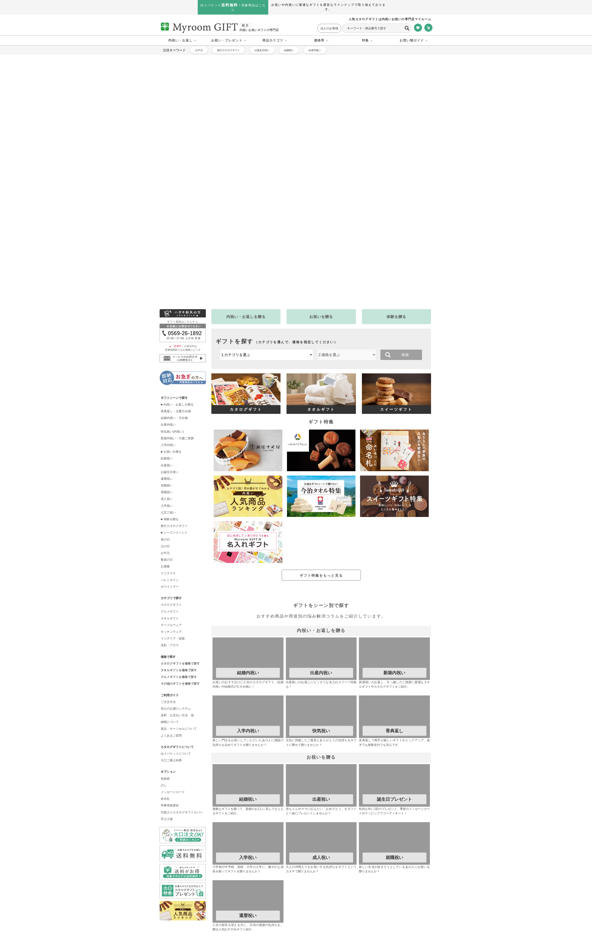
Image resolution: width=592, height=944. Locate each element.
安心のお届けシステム (176, 601)
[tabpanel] (296, 118)
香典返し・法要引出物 (176, 304)
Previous (146, 118)
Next (445, 118)
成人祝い (167, 392)
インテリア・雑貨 (173, 531)
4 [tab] (292, 183)
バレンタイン (170, 472)
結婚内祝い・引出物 (174, 310)
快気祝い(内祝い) (172, 324)
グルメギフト (170, 504)
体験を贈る (396, 196)
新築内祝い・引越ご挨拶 (177, 331)
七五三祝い (168, 405)
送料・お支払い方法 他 (177, 608)
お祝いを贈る (321, 196)
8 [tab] (320, 183)
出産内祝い (314, 50)
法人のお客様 (329, 28)
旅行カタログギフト (228, 50)
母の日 (165, 432)
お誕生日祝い (262, 50)
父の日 (165, 439)
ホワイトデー (170, 479)
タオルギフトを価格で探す (179, 563)
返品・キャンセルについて (179, 621)
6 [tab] (306, 183)
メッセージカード (173, 684)
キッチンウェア (171, 524)
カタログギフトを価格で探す (180, 556)
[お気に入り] (418, 28)
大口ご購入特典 (171, 653)
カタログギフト (171, 497)
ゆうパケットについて (176, 646)
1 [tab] (271, 183)
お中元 (199, 50)
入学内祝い (168, 337)
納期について (170, 614)
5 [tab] (299, 183)
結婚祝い (289, 50)
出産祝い (167, 358)
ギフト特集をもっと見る (321, 455)
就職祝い (167, 378)
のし (164, 678)
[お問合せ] (183, 212)
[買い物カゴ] (428, 28)
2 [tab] (278, 183)
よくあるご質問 (171, 628)
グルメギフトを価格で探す (179, 569)
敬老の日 (167, 452)
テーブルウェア (171, 518)
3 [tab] (285, 183)
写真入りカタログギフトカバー (182, 705)
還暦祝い (167, 371)
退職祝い (167, 385)
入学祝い (167, 398)
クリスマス (168, 466)
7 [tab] (313, 183)
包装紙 (165, 671)
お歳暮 (165, 459)
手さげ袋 (167, 711)
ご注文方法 (168, 594)
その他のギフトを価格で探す (180, 576)
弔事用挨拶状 (170, 698)
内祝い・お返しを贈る (246, 196)
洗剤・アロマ (170, 538)
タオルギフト (170, 511)
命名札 (165, 691)
